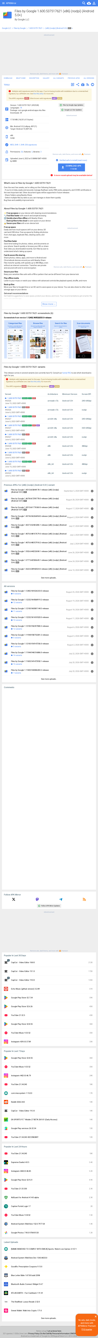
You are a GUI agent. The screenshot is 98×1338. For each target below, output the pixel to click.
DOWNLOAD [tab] (8, 78)
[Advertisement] (49, 54)
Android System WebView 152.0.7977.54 (28, 1224)
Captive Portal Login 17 (20, 1206)
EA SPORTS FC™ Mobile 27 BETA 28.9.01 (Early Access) (34, 1119)
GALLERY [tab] (46, 78)
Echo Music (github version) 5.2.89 (25, 989)
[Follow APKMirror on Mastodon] (37, 900)
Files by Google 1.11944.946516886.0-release (30, 652)
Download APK (73, 167)
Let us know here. (55, 1331)
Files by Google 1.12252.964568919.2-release (30, 600)
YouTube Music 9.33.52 (20, 1033)
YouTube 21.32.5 (18, 1015)
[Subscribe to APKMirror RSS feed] (84, 900)
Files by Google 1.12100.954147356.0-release (30, 644)
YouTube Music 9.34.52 (20, 1215)
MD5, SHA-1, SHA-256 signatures (23, 145)
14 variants (17, 655)
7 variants (17, 673)
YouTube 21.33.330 (19, 1189)
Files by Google (20, 28)
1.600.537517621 (35, 28)
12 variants (17, 602)
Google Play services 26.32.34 (23, 1128)
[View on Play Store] (82, 85)
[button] (72, 85)
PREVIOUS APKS (74, 78)
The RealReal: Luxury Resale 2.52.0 (25, 1302)
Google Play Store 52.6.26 (22, 1006)
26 (22, 152)
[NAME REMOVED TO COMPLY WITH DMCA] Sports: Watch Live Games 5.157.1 (44, 1249)
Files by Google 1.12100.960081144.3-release (30, 608)
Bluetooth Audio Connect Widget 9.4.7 (27, 1284)
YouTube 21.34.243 (19, 1084)
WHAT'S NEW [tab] (20, 78)
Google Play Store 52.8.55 (22, 1024)
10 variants (17, 620)
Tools (7, 85)
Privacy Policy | (34, 1334)
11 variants (17, 611)
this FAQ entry (38, 94)
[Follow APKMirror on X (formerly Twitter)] (13, 900)
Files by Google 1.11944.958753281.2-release (30, 635)
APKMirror (11, 3)
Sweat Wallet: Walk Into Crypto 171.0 (26, 1310)
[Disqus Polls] (49, 723)
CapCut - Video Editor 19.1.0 (23, 971)
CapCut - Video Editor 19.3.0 (23, 1111)
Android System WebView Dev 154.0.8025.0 (29, 1258)
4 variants (17, 594)
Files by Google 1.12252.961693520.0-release (30, 617)
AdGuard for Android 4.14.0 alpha (25, 1197)
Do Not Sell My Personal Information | (55, 1334)
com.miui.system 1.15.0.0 (21, 1093)
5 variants (17, 638)
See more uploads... (49, 578)
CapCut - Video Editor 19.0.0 (23, 980)
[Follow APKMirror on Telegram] (60, 900)
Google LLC (23, 19)
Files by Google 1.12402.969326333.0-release (30, 591)
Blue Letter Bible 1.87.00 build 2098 (25, 1275)
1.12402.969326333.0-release (38, 318)
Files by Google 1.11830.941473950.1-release (30, 661)
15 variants (17, 664)
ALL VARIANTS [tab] (58, 78)
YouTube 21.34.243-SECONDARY (24, 1137)
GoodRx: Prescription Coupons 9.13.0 (26, 1266)
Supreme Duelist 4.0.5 (20, 1162)
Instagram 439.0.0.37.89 (21, 1042)
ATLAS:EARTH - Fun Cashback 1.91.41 (27, 1293)
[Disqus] (49, 789)
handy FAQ (66, 373)
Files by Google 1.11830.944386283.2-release (30, 670)
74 (21, 108)
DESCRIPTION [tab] (34, 78)
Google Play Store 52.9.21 (22, 1180)
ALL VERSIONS (89, 78)
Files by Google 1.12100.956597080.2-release (30, 626)
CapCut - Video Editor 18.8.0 (23, 962)
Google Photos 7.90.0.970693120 (25, 1233)
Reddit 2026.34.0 (18, 1102)
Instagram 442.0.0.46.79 (21, 1075)
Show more (48, 304)
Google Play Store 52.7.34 (22, 998)
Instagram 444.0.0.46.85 (21, 1171)
